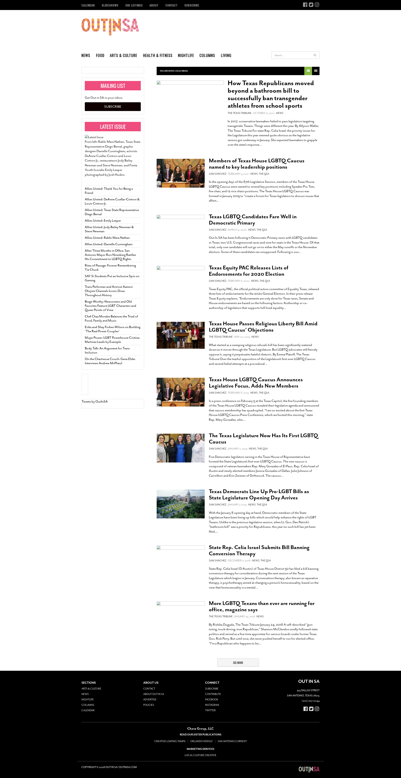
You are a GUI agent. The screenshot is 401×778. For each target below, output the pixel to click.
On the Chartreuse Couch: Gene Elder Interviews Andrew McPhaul (110, 361)
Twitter (210, 710)
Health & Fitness (158, 55)
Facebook (211, 699)
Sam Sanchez (217, 174)
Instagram (212, 705)
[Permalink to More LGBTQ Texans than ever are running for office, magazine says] (181, 615)
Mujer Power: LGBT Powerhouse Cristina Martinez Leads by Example (112, 340)
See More (238, 663)
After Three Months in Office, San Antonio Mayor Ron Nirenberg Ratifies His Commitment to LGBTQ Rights (110, 255)
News (85, 55)
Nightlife (186, 55)
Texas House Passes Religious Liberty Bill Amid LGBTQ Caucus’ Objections (263, 326)
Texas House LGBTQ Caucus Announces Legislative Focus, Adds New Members (256, 382)
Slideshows (110, 5)
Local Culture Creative (200, 755)
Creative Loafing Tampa (169, 741)
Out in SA (110, 27)
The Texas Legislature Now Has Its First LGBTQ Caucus (263, 438)
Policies (148, 705)
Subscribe (191, 5)
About (154, 5)
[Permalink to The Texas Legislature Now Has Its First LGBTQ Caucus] (181, 448)
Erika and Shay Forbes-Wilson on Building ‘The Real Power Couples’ (112, 329)
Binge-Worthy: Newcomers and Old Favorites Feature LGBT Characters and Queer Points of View (110, 305)
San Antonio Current (232, 741)
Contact (171, 5)
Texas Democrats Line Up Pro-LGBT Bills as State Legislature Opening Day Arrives (259, 494)
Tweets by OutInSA (95, 401)
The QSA (264, 174)
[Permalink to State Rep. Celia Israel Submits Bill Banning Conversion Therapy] (181, 560)
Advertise (149, 699)
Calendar (88, 5)
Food (100, 55)
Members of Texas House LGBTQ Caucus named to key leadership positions (257, 163)
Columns (207, 55)
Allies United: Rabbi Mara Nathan (107, 238)
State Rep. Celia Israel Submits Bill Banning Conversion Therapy (259, 550)
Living (226, 55)
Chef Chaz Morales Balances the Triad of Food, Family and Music (111, 318)
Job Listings (134, 5)
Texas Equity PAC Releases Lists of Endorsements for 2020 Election (248, 270)
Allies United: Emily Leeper (103, 220)
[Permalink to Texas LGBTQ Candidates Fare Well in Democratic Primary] (181, 229)
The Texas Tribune (239, 113)
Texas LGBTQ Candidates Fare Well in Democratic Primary (253, 219)
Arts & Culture (123, 55)
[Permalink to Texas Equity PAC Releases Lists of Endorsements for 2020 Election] (181, 280)
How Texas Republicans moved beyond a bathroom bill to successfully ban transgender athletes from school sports (271, 94)
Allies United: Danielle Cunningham (108, 244)
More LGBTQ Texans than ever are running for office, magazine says (262, 606)
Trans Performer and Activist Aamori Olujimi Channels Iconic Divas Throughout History (109, 291)
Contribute (213, 694)
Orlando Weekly (201, 741)
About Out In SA (153, 694)
